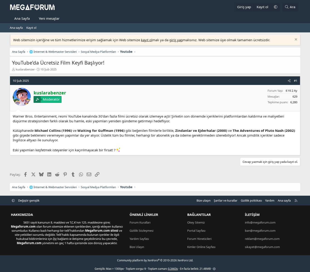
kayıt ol (146, 40)
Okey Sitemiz (196, 222)
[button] (275, 7)
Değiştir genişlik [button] (28, 200)
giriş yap (176, 40)
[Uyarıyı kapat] (295, 40)
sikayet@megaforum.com (262, 247)
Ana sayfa (16, 28)
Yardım (269, 200)
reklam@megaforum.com (262, 239)
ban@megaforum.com (260, 231)
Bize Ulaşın (137, 247)
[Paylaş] (289, 80)
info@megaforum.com (260, 222)
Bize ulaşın (204, 200)
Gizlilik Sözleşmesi (141, 231)
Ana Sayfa (22, 18)
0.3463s (173, 269)
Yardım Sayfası (139, 239)
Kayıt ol (31, 28)
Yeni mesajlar (49, 18)
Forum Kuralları (140, 222)
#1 (295, 81)
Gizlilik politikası (251, 200)
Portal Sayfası (196, 231)
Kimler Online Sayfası (201, 247)
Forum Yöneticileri (199, 239)
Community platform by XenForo (155, 260)
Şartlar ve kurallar (225, 200)
